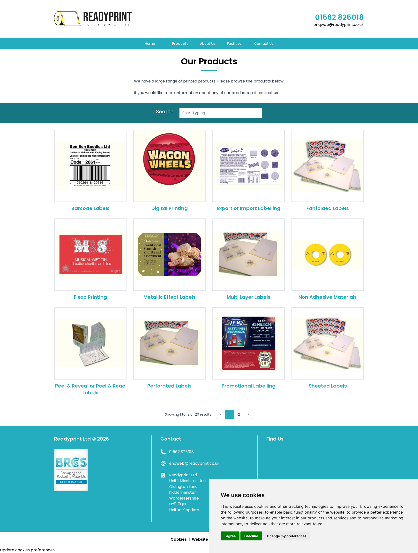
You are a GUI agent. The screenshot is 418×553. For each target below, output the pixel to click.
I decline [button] (251, 536)
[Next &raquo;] (248, 414)
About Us (207, 43)
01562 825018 (339, 17)
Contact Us (263, 43)
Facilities (234, 43)
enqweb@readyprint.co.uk (339, 24)
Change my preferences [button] (286, 536)
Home (150, 43)
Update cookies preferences (27, 550)
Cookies (179, 539)
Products (180, 43)
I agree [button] (230, 536)
